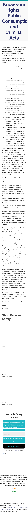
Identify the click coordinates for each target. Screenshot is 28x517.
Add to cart (5, 348)
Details (10, 348)
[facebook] (23, 0)
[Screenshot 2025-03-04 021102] (14, 462)
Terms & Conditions (5, 509)
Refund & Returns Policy (20, 507)
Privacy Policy (9, 507)
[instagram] (26, 0)
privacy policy (16, 450)
